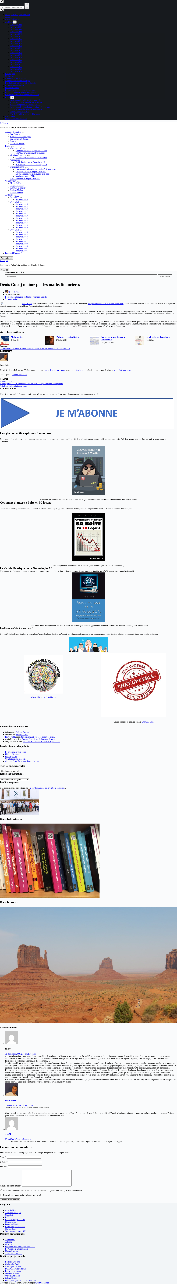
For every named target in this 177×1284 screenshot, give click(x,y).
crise (8, 348)
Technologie (60, 348)
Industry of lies (22, 734)
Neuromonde (10, 1222)
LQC (7, 1217)
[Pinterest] (7, 352)
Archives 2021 (22, 213)
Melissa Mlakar (16, 190)
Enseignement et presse (19, 139)
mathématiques (25, 348)
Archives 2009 (22, 244)
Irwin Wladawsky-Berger (15, 1269)
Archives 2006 (22, 251)
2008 (3, 348)
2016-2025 (14, 202)
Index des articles (17, 143)
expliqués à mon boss (121, 370)
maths (35, 348)
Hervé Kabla (15, 183)
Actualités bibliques (13, 1212)
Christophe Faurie (12, 1264)
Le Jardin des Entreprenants (16, 1249)
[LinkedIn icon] (3, 379)
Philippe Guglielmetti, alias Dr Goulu (20, 1280)
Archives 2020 (22, 216)
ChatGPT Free (147, 722)
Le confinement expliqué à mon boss (25, 178)
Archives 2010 (22, 225)
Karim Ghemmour (17, 188)
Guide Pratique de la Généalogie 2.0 (30, 162)
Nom (3, 1157)
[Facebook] (1, 352)
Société (44, 297)
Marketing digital (17, 167)
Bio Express (15, 134)
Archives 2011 (21, 241)
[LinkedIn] (10, 352)
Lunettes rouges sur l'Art (15, 1219)
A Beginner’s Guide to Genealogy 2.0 (31, 164)
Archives (9, 195)
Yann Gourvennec (19, 374)
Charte (34, 697)
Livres (13, 141)
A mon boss (10, 1239)
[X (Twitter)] (4, 352)
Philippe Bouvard (23, 732)
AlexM (8, 1134)
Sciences (36, 297)
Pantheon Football (12, 1224)
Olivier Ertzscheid (12, 1276)
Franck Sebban (16, 192)
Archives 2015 (22, 232)
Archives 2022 (22, 211)
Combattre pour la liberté (15, 759)
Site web (3, 1167)
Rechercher (165, 277)
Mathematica (17, 337)
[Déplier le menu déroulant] (23, 132)
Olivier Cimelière (12, 1273)
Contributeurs (10, 181)
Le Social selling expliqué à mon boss (31, 171)
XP (68, 348)
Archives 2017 (22, 223)
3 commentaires (11, 299)
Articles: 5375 (6, 381)
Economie (9, 297)
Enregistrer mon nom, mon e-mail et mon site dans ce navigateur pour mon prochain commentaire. (43, 1190)
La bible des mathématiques (158, 337)
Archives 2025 (22, 204)
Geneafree (9, 1244)
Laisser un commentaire (10, 1200)
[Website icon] (5, 379)
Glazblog (9, 1215)
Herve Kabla (10, 737)
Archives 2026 (22, 199)
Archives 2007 (22, 248)
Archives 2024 (22, 206)
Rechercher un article (14, 272)
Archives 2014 (22, 234)
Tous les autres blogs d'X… (16, 1231)
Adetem (8, 1242)
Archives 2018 (22, 220)
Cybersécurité (16, 148)
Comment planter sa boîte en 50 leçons (31, 157)
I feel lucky (51, 697)
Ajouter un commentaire (10, 1186)
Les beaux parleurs (13, 1271)
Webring (41, 697)
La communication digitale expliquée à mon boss (35, 169)
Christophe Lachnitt (13, 1266)
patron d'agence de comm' (54, 370)
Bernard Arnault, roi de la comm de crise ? (37, 737)
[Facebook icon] (1, 379)
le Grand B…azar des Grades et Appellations (41, 741)
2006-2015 (14, 230)
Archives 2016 (22, 227)
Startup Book (10, 1229)
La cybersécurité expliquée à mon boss (31, 150)
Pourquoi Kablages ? (13, 253)
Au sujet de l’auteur (13, 132)
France (14, 348)
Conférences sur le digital (20, 136)
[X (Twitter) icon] (7, 379)
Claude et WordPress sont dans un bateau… (23, 761)
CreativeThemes (42, 1283)
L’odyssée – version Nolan (67, 337)
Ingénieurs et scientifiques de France (20, 1246)
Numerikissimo (11, 1251)
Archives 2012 (22, 239)
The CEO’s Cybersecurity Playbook (30, 153)
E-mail (4, 1162)
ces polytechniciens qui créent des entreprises (47, 788)
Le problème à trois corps (15, 752)
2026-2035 (14, 197)
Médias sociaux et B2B (25, 176)
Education (19, 297)
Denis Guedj (27, 303)
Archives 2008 (22, 246)
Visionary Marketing (13, 1253)
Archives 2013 (22, 237)
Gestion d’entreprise (18, 155)
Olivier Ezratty (11, 1278)
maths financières (46, 348)
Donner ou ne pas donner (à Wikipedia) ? (113, 338)
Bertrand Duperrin (12, 1262)
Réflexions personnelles (15, 1226)
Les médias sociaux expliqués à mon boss (32, 174)
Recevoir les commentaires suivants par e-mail (22, 1195)
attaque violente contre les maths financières (105, 303)
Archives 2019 (22, 218)
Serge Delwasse (16, 185)
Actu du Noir (10, 1210)
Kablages (4, 123)
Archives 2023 (22, 209)
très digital (79, 370)
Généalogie (15, 160)
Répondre (32, 1054)
